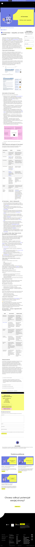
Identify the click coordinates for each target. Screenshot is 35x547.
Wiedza (17, 542)
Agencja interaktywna (26, 539)
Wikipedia (8, 216)
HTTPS (5, 249)
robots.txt (19, 250)
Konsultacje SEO (18, 541)
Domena (26, 36)
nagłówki (17, 266)
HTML (21, 242)
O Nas (17, 537)
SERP (18, 195)
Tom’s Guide (6, 231)
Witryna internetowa (4, 429)
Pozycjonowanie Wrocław (26, 542)
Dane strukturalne (6, 254)
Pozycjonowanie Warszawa (26, 540)
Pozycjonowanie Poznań (26, 541)
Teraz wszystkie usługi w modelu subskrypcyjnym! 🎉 (18, 0)
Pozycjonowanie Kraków (26, 543)
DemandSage (6, 209)
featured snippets (16, 39)
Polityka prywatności (12, 545)
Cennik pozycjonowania (26, 537)
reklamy (7, 39)
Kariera (17, 539)
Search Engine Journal (15, 224)
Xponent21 (7, 205)
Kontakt (17, 543)
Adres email (3, 426)
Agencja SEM (25, 538)
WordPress (9, 156)
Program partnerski (18, 540)
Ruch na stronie (5, 322)
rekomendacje (17, 190)
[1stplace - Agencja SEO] (3, 3)
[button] (6, 29)
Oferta (17, 536)
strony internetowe (19, 96)
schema (3, 243)
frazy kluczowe (16, 298)
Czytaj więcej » (3, 471)
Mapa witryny (20, 545)
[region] (12, 174)
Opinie (17, 538)
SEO (23, 536)
